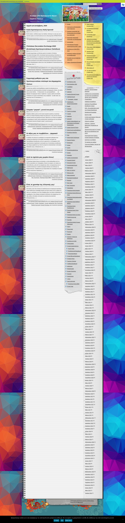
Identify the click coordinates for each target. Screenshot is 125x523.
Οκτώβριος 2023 (89, 237)
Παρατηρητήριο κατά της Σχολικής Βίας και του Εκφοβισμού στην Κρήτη (93, 131)
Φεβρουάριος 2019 (89, 364)
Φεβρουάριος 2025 (89, 200)
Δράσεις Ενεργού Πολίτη (72, 127)
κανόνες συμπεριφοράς (72, 157)
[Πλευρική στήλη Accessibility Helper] (123, 5)
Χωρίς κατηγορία (71, 281)
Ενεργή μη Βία (88, 114)
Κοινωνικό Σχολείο (71, 162)
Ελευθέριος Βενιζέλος (72, 132)
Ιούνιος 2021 (88, 299)
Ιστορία (68, 152)
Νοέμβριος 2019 (89, 345)
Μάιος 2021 (88, 302)
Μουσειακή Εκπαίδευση (72, 178)
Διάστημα (69, 116)
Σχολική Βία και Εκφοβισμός (73, 256)
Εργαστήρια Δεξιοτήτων (72, 150)
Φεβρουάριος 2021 (89, 310)
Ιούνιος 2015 (88, 461)
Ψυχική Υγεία (70, 286)
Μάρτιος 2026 (88, 170)
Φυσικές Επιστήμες (45, 205)
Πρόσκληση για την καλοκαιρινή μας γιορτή (92, 57)
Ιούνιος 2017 (88, 407)
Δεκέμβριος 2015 (89, 447)
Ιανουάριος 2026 (89, 176)
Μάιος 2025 (88, 192)
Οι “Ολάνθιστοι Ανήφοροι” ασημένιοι (92, 30)
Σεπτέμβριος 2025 (89, 186)
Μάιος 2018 (88, 383)
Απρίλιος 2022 (88, 278)
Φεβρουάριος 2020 (89, 337)
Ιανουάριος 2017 (89, 420)
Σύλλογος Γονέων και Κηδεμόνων (72, 237)
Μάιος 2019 (88, 356)
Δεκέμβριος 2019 (89, 342)
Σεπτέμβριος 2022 (89, 270)
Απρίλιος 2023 (88, 251)
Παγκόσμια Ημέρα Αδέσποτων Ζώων (74, 193)
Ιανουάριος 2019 (89, 367)
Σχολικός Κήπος (71, 258)
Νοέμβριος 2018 (89, 372)
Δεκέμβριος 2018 (89, 369)
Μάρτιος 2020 (88, 334)
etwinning (69, 91)
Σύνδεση (87, 151)
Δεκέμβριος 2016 (89, 423)
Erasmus (69, 89)
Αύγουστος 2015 (89, 458)
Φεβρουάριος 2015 (89, 471)
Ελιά (68, 135)
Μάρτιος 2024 (88, 224)
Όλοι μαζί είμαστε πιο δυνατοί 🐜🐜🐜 (93, 63)
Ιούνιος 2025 (88, 189)
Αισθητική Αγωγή (53, 39)
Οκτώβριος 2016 (89, 428)
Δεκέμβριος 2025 (89, 178)
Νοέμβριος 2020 (89, 318)
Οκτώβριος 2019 (89, 348)
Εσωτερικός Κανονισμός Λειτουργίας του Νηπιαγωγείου (74, 38)
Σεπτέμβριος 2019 (89, 350)
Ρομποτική (69, 231)
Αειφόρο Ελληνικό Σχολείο (56, 67)
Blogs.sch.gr (80, 502)
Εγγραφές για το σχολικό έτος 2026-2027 (74, 58)
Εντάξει (56, 520)
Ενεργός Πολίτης (71, 140)
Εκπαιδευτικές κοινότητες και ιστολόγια (12, 1)
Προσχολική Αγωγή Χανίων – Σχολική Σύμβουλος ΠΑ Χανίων (92, 136)
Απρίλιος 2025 (88, 195)
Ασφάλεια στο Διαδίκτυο (90, 101)
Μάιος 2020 (88, 329)
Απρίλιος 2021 (88, 305)
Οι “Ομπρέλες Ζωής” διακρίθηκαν (91, 35)
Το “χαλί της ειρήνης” (91, 71)
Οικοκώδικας (70, 188)
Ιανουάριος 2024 (89, 229)
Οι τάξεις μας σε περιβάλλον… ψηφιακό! (42, 133)
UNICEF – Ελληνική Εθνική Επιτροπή (91, 90)
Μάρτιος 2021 (88, 307)
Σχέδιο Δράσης (70, 243)
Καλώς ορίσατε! (90, 25)
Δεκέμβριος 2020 (89, 315)
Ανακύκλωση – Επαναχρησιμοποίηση (72, 102)
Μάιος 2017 (88, 409)
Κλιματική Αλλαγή (71, 160)
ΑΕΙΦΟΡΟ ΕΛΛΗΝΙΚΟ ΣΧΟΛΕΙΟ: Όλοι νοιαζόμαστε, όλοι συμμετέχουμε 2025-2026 (94, 42)
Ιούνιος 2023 (88, 246)
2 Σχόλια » (60, 41)
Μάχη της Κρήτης (71, 170)
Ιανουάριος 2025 (89, 203)
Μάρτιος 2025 (88, 197)
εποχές (68, 147)
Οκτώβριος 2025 (89, 184)
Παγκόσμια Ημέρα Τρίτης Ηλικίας (73, 211)
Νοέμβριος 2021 (89, 291)
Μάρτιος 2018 (88, 388)
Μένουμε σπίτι (70, 173)
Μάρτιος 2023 (88, 254)
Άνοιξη (68, 106)
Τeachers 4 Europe (71, 261)
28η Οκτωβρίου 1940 (72, 84)
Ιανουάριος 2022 (89, 286)
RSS (47, 504)
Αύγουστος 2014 (89, 485)
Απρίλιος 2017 (88, 412)
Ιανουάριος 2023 (89, 259)
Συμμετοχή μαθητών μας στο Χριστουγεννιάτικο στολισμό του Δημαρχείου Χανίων (43, 81)
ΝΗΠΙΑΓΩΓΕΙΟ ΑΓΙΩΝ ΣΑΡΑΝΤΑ (36, 39)
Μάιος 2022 (88, 275)
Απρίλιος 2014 (88, 493)
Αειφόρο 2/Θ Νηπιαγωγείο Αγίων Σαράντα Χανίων (83, 500)
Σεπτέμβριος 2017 (89, 404)
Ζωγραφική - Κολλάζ (57, 102)
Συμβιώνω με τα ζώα (71, 241)
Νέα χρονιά (69, 183)
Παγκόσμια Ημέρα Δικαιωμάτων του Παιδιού (74, 198)
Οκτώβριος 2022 (89, 267)
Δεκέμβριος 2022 (89, 262)
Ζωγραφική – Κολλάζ (73, 99)
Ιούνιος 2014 (88, 487)
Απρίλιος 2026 (88, 168)
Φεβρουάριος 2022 (89, 283)
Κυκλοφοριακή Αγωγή (72, 165)
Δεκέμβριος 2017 (89, 396)
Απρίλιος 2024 (88, 221)
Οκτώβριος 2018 (89, 375)
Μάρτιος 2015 (88, 469)
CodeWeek (69, 86)
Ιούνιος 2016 (88, 431)
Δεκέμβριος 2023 (89, 232)
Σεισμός (69, 234)
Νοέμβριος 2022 (89, 264)
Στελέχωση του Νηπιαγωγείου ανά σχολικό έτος (74, 27)
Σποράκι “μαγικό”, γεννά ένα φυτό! (40, 110)
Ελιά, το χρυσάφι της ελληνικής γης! (40, 184)
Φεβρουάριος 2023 (89, 256)
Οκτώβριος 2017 (89, 401)
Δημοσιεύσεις (70, 42)
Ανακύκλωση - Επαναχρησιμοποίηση (44, 69)
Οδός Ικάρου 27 (90, 68)
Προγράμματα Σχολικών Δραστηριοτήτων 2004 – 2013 (74, 45)
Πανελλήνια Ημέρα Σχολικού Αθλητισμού (73, 223)
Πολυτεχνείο (70, 229)
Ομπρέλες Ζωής (90, 52)
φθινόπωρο (69, 266)
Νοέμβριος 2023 (89, 235)
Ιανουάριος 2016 (89, 444)
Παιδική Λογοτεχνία (56, 177)
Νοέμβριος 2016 (89, 426)
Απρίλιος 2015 (88, 466)
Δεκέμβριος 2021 (89, 289)
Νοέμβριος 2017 (89, 399)
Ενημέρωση (70, 142)
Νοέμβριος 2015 (89, 450)
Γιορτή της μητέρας (71, 111)
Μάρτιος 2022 (88, 281)
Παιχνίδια (69, 219)
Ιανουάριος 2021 (89, 313)
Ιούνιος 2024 (88, 216)
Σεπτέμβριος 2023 (89, 240)
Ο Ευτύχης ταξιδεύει (89, 121)
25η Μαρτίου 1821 (71, 81)
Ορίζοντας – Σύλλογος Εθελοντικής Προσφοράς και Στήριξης (91, 125)
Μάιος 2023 (88, 248)
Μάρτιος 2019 (88, 361)
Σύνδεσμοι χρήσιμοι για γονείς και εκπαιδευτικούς (74, 54)
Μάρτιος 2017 (88, 415)
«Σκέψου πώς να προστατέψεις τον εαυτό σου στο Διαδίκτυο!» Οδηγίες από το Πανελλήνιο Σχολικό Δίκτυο (92, 96)
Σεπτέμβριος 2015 (89, 455)
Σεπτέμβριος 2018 (89, 377)
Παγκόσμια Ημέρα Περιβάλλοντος (71, 207)
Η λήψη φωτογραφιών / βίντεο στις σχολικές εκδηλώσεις (93, 118)
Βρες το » (99, 4)
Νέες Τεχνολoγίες (36, 71)
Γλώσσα (55, 69)
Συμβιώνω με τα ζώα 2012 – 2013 (73, 50)
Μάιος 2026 (88, 165)
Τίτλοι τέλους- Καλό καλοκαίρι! (94, 48)
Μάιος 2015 (88, 463)
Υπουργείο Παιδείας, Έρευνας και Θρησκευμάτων (92, 145)
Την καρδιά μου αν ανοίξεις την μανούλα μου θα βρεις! (94, 76)
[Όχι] (123, 519)
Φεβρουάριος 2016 (89, 442)
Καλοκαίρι (69, 155)
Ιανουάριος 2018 (89, 393)
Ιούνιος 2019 (88, 353)
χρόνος (68, 278)
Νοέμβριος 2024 (89, 208)
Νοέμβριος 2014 (89, 479)
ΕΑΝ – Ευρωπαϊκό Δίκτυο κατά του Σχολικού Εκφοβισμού (92, 109)
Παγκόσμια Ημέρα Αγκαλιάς (73, 190)
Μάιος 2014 (88, 490)
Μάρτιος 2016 (88, 439)
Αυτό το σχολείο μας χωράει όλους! (40, 157)
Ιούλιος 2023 (88, 243)
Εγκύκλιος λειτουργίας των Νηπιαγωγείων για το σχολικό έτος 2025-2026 (74, 33)
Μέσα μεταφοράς (71, 175)
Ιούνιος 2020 (88, 326)
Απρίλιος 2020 (88, 332)
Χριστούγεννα (54, 41)
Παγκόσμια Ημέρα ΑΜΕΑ (45, 177)
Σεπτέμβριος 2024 (89, 213)
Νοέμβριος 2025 (89, 181)
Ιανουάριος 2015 (89, 474)
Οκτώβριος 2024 (89, 211)
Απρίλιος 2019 (88, 358)
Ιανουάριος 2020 (89, 340)
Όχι (62, 520)
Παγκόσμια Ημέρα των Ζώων (73, 214)
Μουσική (69, 180)
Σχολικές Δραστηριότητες (73, 246)
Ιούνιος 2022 (88, 272)
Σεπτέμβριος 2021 (89, 297)
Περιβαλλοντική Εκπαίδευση (46, 71)
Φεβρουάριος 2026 (89, 173)
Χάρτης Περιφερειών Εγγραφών (74, 62)
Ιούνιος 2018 (88, 380)
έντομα (68, 145)
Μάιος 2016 (88, 434)
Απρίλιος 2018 (88, 385)
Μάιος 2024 (88, 219)
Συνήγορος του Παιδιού (90, 139)
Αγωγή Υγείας (71, 248)
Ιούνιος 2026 (88, 162)
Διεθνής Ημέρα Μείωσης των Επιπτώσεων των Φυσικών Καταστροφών (73, 123)
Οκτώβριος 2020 (89, 321)
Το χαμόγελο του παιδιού (90, 142)
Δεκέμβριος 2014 (89, 477)
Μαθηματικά (51, 203)
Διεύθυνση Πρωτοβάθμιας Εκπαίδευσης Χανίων (91, 104)
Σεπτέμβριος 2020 (89, 323)
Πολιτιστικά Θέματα (58, 71)
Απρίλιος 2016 (88, 436)
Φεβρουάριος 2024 (89, 227)
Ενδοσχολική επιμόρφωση (73, 137)
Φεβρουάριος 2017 (89, 418)
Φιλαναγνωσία (70, 268)
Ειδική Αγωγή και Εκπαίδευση (74, 130)
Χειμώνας (69, 273)
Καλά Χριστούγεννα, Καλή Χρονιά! (39, 30)
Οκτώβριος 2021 (89, 294)
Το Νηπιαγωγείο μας (95, 8)
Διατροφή (69, 119)
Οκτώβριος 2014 (89, 482)
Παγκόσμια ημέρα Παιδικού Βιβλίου (73, 202)
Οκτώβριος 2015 (89, 453)
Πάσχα (68, 226)
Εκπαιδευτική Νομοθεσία (90, 112)
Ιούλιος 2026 (88, 160)
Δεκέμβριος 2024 (89, 205)
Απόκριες (69, 108)
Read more (68, 520)
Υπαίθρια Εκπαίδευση (72, 263)
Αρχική (68, 24)
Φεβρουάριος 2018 (89, 391)
